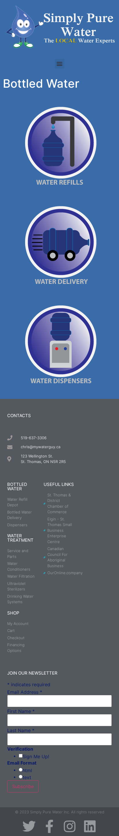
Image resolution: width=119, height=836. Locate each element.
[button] (59, 64)
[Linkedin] (89, 826)
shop (13, 613)
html (27, 770)
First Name (21, 711)
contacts (19, 415)
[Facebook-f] (49, 826)
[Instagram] (69, 826)
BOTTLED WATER (17, 486)
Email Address (24, 692)
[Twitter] (29, 826)
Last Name (20, 730)
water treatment (20, 538)
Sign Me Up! (36, 756)
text (27, 777)
